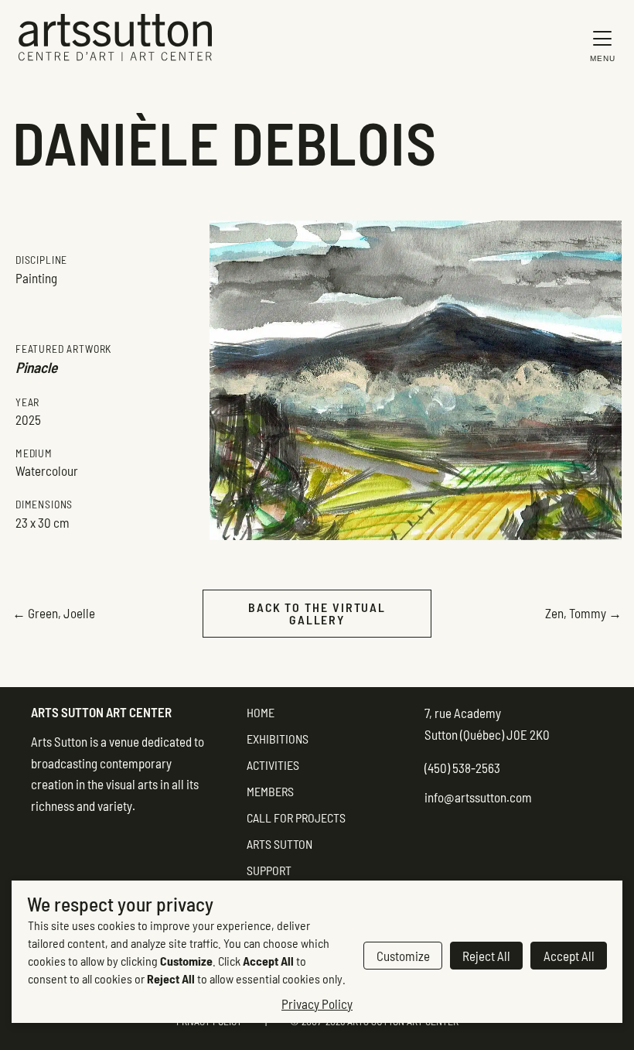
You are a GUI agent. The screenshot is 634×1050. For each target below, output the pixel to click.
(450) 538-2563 (462, 767)
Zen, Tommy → (583, 613)
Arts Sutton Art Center (101, 712)
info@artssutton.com (478, 797)
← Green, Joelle (53, 613)
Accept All (569, 955)
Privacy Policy (317, 1003)
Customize (403, 955)
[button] (598, 45)
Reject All (486, 955)
